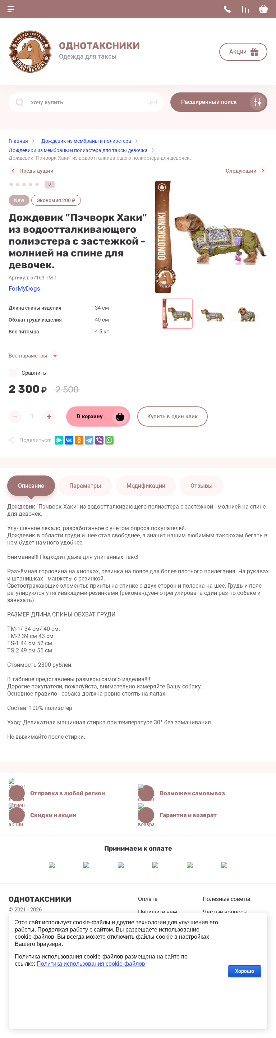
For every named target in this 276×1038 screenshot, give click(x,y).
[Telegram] (89, 440)
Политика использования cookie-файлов (91, 964)
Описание (31, 485)
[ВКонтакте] (69, 440)
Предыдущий (36, 171)
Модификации (145, 485)
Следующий (241, 171)
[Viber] (99, 440)
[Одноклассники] (79, 440)
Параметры (85, 485)
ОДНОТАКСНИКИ (99, 45)
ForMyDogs (24, 288)
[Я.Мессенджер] (59, 440)
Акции (238, 51)
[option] (211, 237)
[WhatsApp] (109, 440)
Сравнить (34, 373)
